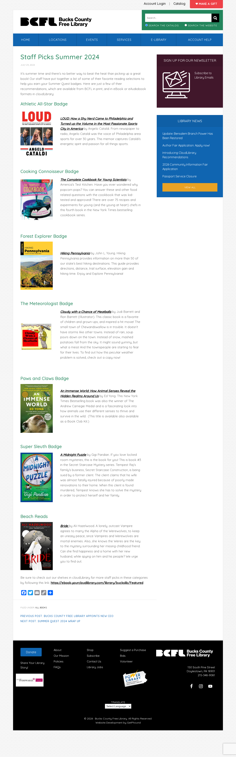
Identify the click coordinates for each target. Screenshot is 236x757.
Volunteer (126, 661)
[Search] (215, 18)
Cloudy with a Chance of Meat (82, 312)
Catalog (179, 3)
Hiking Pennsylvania (75, 253)
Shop (90, 650)
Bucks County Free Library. (111, 718)
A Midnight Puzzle (73, 455)
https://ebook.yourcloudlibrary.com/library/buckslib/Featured (97, 583)
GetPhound (134, 722)
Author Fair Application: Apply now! (186, 145)
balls (108, 312)
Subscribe (93, 655)
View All (190, 187)
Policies (58, 661)
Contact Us (94, 661)
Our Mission (61, 655)
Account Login (155, 3)
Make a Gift (207, 4)
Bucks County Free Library (59, 23)
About (57, 650)
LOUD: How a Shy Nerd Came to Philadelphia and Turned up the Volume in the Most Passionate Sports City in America (98, 123)
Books (43, 607)
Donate (31, 652)
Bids (123, 655)
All (37, 607)
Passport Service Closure (179, 176)
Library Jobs (95, 667)
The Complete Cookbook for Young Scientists (93, 179)
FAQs (57, 667)
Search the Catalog (164, 25)
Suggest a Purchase (133, 650)
